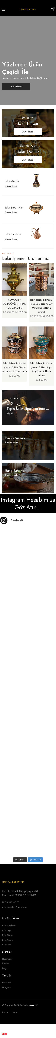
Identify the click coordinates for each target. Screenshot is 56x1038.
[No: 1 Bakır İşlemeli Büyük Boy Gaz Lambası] (28, 674)
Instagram (6, 987)
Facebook (6, 982)
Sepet (15, 1012)
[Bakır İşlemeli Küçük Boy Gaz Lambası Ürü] (28, 773)
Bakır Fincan (7, 935)
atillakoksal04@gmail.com (14, 907)
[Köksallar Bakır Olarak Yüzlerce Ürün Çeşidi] (28, 707)
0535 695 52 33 (10, 902)
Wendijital (34, 1005)
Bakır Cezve (7, 939)
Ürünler (5, 963)
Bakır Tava (6, 944)
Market (5, 1012)
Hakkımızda (7, 958)
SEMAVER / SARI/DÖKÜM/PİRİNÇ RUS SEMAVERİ (14, 304)
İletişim (5, 968)
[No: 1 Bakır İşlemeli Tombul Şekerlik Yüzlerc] (28, 740)
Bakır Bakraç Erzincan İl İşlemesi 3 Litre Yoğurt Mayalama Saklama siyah (14, 367)
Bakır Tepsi (6, 930)
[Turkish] (6, 1033)
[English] (3, 1033)
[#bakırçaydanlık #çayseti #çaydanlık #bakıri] (28, 543)
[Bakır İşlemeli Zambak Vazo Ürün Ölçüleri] (28, 806)
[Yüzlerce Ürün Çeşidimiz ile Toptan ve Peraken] (28, 576)
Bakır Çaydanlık (9, 925)
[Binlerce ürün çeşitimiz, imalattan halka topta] (28, 839)
